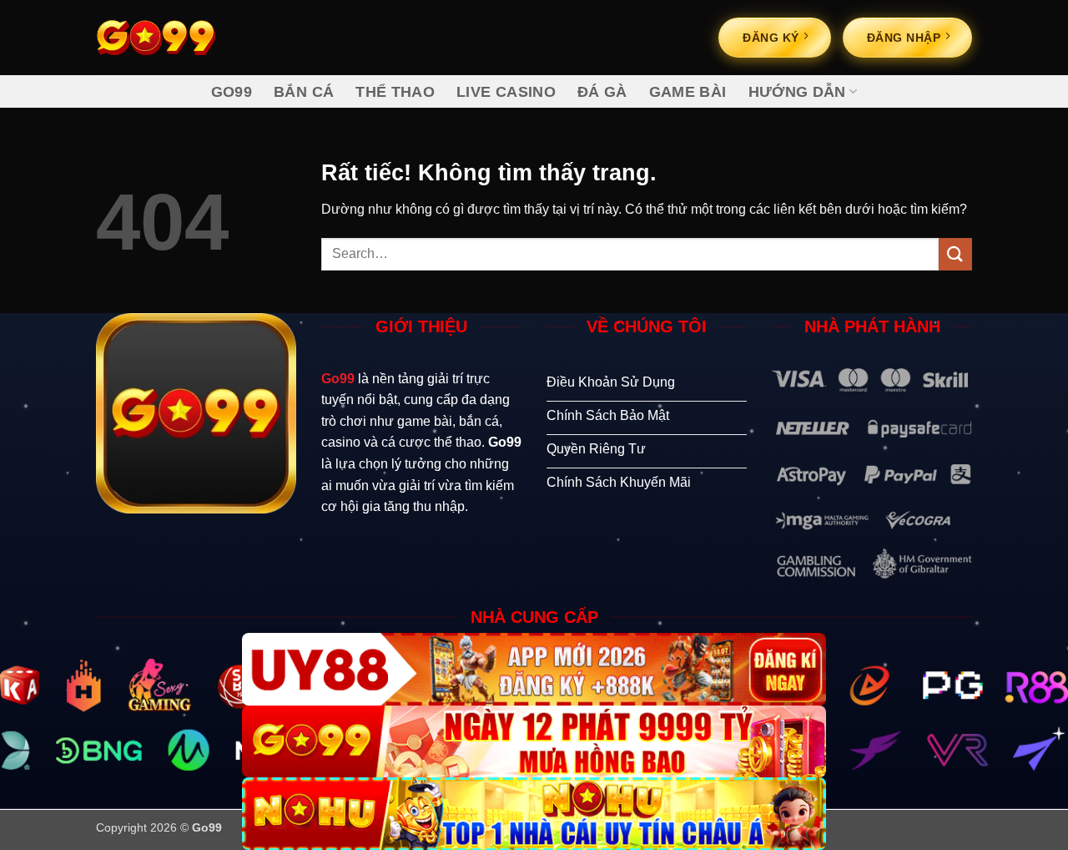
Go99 (338, 379)
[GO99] (534, 742)
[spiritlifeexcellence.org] (179, 37)
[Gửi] (955, 254)
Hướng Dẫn (797, 91)
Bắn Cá (304, 91)
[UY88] (534, 669)
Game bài (688, 91)
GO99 (231, 91)
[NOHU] (534, 813)
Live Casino (506, 91)
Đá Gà (602, 91)
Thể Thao (395, 91)
